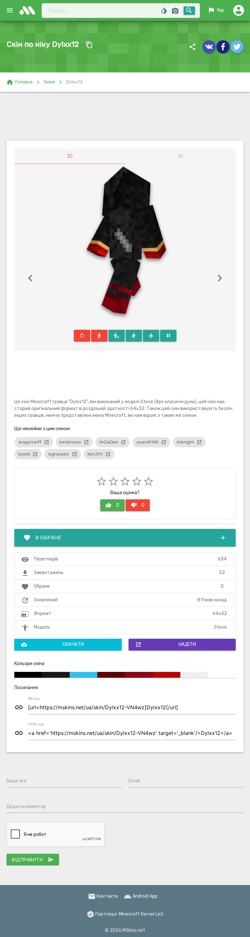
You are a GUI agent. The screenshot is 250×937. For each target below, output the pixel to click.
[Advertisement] (125, 116)
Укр (215, 10)
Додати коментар (26, 806)
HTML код (36, 724)
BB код (34, 699)
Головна (19, 82)
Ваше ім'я (16, 781)
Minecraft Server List (141, 914)
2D (180, 156)
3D (70, 156)
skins (29, 10)
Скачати (52, 645)
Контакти (103, 896)
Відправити (33, 860)
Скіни (49, 82)
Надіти (165, 645)
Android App (141, 896)
